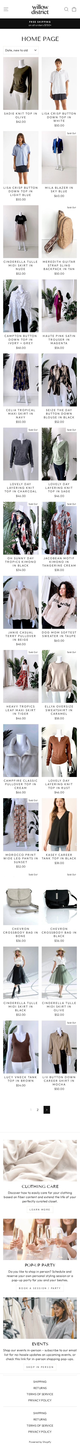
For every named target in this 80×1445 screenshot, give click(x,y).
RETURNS (40, 1388)
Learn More (40, 1209)
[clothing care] (40, 1160)
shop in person (40, 1367)
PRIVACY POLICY (40, 1400)
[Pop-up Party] (40, 1239)
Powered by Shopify (40, 1441)
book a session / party (40, 1288)
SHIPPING (40, 1381)
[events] (40, 1318)
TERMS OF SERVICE (40, 1394)
